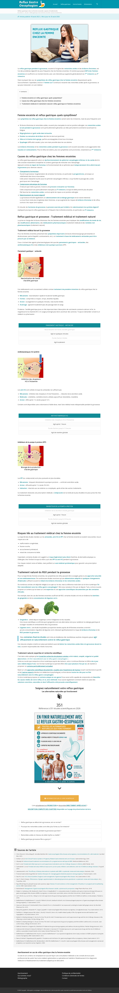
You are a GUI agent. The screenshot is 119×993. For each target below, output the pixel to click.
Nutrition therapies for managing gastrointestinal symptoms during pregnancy (60, 874)
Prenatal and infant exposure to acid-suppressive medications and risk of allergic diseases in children (53, 864)
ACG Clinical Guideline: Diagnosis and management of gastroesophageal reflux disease (50, 876)
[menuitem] (55, 4)
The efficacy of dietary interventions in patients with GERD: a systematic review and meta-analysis (57, 871)
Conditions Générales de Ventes (73, 976)
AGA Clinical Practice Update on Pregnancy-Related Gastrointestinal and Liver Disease (50, 859)
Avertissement (23, 973)
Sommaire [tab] (24, 91)
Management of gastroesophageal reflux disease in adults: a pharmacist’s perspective (50, 888)
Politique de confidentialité (71, 973)
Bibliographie (22, 978)
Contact (64, 978)
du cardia (91, 160)
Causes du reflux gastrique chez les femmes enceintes (41, 101)
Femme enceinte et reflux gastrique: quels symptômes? (42, 98)
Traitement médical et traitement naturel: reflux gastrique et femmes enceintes (51, 104)
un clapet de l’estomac (37, 165)
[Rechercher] (97, 4)
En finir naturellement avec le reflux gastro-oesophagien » (48, 659)
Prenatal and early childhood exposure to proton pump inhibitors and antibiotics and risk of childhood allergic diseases (63, 867)
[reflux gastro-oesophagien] (32, 4)
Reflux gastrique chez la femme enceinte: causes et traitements (38, 11)
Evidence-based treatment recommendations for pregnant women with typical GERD (48, 861)
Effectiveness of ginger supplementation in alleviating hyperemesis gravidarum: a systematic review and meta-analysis (64, 879)
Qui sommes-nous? (24, 976)
